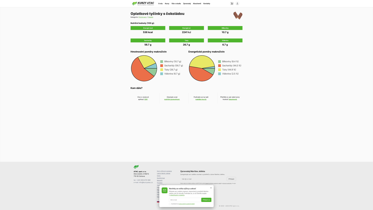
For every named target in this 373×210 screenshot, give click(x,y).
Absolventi (197, 3)
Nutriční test (161, 178)
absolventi (233, 99)
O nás (160, 3)
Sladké (150, 17)
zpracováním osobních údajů (186, 204)
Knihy (158, 176)
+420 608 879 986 (143, 180)
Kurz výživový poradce (164, 171)
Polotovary (143, 17)
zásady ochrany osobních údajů (213, 183)
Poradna (159, 183)
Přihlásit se (206, 200)
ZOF (145, 99)
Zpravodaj (187, 3)
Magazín (159, 180)
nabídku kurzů (200, 99)
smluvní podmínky (227, 183)
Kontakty (206, 3)
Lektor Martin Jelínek (163, 173)
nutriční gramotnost (171, 99)
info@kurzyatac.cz (146, 182)
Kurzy (167, 3)
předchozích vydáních (177, 195)
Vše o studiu (176, 3)
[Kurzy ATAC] (143, 3)
